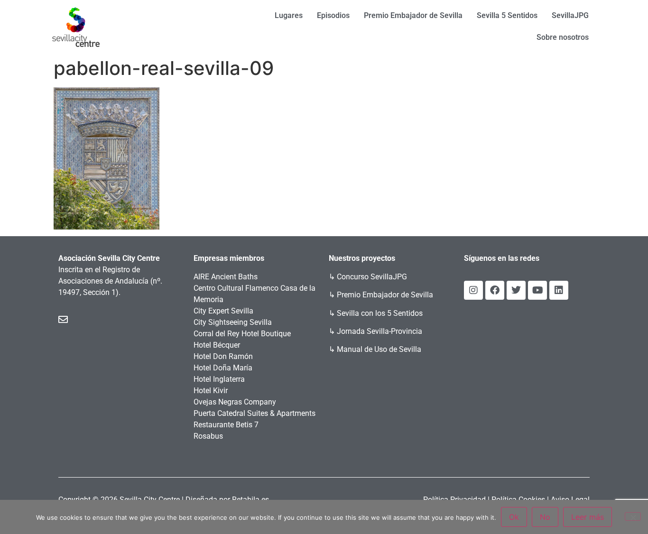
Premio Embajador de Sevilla (413, 15)
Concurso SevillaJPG (372, 276)
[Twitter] (516, 290)
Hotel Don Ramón (223, 356)
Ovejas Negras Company (235, 401)
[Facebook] (494, 290)
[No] (633, 516)
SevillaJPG (570, 15)
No (545, 517)
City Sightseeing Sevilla (233, 322)
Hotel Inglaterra (219, 379)
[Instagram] (473, 290)
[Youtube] (537, 290)
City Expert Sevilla (223, 310)
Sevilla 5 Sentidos (507, 15)
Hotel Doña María (223, 367)
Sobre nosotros (563, 37)
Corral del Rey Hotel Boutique (242, 333)
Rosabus (208, 436)
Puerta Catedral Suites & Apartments (254, 413)
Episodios (333, 15)
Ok (514, 517)
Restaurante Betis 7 (226, 424)
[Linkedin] (558, 290)
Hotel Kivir (211, 390)
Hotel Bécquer (217, 345)
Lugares (289, 15)
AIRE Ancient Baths (226, 276)
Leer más (587, 517)
